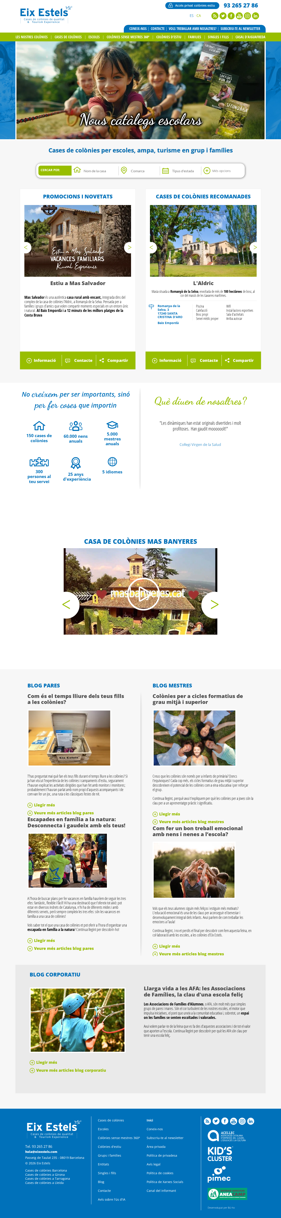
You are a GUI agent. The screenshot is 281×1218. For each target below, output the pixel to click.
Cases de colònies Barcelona (46, 1170)
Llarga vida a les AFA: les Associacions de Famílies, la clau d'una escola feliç (194, 991)
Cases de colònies (68, 37)
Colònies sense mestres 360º (128, 37)
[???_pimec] (219, 1181)
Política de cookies (160, 1173)
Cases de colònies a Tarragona (47, 1178)
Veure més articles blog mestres (191, 821)
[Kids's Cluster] (220, 1160)
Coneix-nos (138, 28)
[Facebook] (231, 18)
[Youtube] (239, 18)
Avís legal (153, 1164)
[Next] (129, 247)
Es (192, 15)
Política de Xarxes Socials (165, 1182)
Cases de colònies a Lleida (44, 1183)
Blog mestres (172, 685)
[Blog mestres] (194, 765)
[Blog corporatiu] (78, 1051)
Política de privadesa (162, 1155)
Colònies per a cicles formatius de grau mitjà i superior (198, 699)
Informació (45, 360)
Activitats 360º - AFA (141, 119)
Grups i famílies (109, 1155)
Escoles (94, 37)
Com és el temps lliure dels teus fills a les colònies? (75, 699)
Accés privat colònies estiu (195, 5)
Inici (150, 1120)
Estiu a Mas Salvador (77, 283)
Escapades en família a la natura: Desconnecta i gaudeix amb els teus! (76, 822)
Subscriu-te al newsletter (240, 28)
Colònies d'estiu (168, 37)
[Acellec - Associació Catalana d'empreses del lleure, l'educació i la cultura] (227, 1140)
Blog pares (43, 685)
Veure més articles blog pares (64, 812)
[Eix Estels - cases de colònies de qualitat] (46, 22)
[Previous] (25, 247)
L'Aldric (203, 283)
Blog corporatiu (55, 974)
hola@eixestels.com (41, 1152)
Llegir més (44, 805)
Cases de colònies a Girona (45, 1174)
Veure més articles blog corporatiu (71, 1070)
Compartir (117, 360)
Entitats (103, 1164)
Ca (198, 15)
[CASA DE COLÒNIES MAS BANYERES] (140, 591)
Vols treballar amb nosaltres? (192, 28)
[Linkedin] (255, 18)
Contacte (158, 28)
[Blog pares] (69, 765)
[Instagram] (247, 18)
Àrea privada (156, 1147)
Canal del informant (161, 1191)
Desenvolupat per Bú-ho (221, 1207)
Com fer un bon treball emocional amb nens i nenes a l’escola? (198, 831)
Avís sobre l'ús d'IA (111, 1199)
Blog (101, 1182)
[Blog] (214, 18)
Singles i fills (218, 37)
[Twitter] (223, 18)
